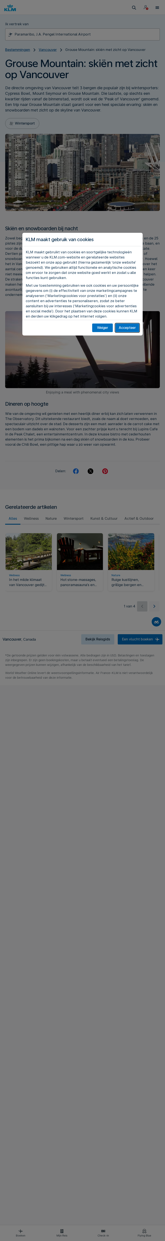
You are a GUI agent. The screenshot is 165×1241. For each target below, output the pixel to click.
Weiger (102, 328)
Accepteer (127, 328)
